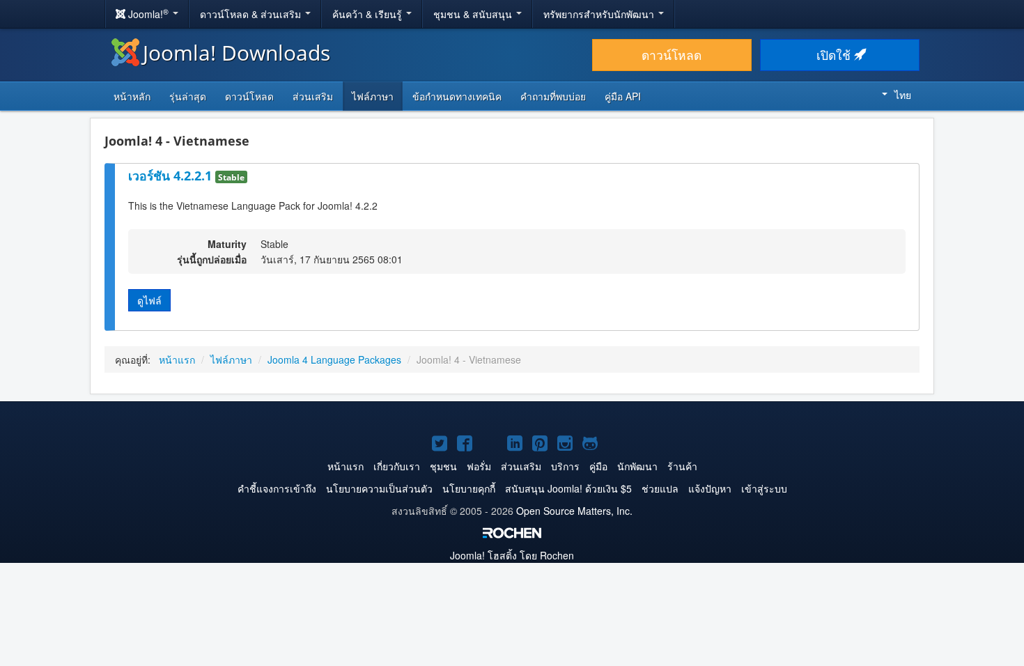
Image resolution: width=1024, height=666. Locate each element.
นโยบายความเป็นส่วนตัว (379, 488)
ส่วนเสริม (313, 96)
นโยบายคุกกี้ (468, 488)
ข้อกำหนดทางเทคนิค (457, 96)
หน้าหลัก (132, 96)
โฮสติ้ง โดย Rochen (512, 555)
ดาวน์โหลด (671, 54)
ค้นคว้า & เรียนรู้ (368, 14)
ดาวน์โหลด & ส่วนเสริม (252, 14)
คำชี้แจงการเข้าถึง (277, 488)
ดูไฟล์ (149, 300)
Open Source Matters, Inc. (574, 511)
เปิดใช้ (835, 54)
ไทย (902, 95)
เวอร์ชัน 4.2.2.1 (171, 175)
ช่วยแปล (660, 488)
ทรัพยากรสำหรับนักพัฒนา (600, 14)
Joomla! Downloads (236, 52)
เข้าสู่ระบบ (764, 488)
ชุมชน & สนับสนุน (474, 14)
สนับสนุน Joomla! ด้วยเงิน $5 (568, 488)
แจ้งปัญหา (709, 488)
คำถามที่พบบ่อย (553, 96)
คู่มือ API (623, 96)
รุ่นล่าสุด (187, 96)
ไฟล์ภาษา (373, 96)
